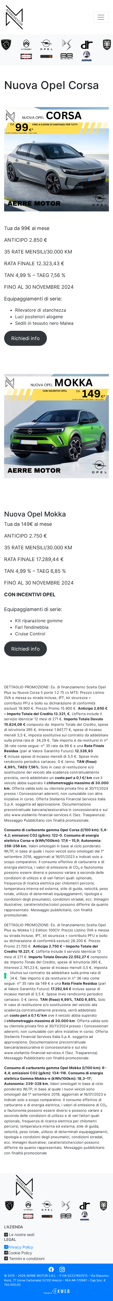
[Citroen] (26, 44)
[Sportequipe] (26, 56)
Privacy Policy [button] (20, 1247)
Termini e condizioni (26, 1258)
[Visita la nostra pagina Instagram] (62, 1270)
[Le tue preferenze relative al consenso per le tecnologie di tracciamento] (5, 975)
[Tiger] (107, 44)
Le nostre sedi (21, 1234)
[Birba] (67, 56)
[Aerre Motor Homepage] (14, 17)
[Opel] (46, 44)
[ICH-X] (46, 56)
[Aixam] (87, 55)
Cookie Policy (20, 1252)
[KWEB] (56, 1291)
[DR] (87, 44)
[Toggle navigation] (101, 17)
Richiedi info (25, 338)
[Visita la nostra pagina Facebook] (51, 1270)
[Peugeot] (6, 44)
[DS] (67, 44)
